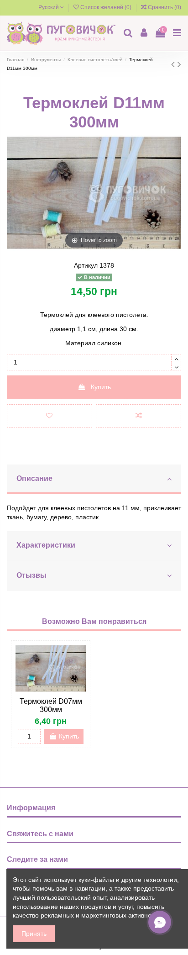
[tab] (94, 479)
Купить (101, 386)
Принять (34, 933)
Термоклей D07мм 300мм (51, 705)
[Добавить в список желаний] (49, 415)
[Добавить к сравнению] (138, 415)
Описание (34, 478)
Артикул (86, 265)
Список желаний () (106, 7)
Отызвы (31, 575)
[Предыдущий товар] (174, 64)
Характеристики (45, 545)
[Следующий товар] (179, 64)
